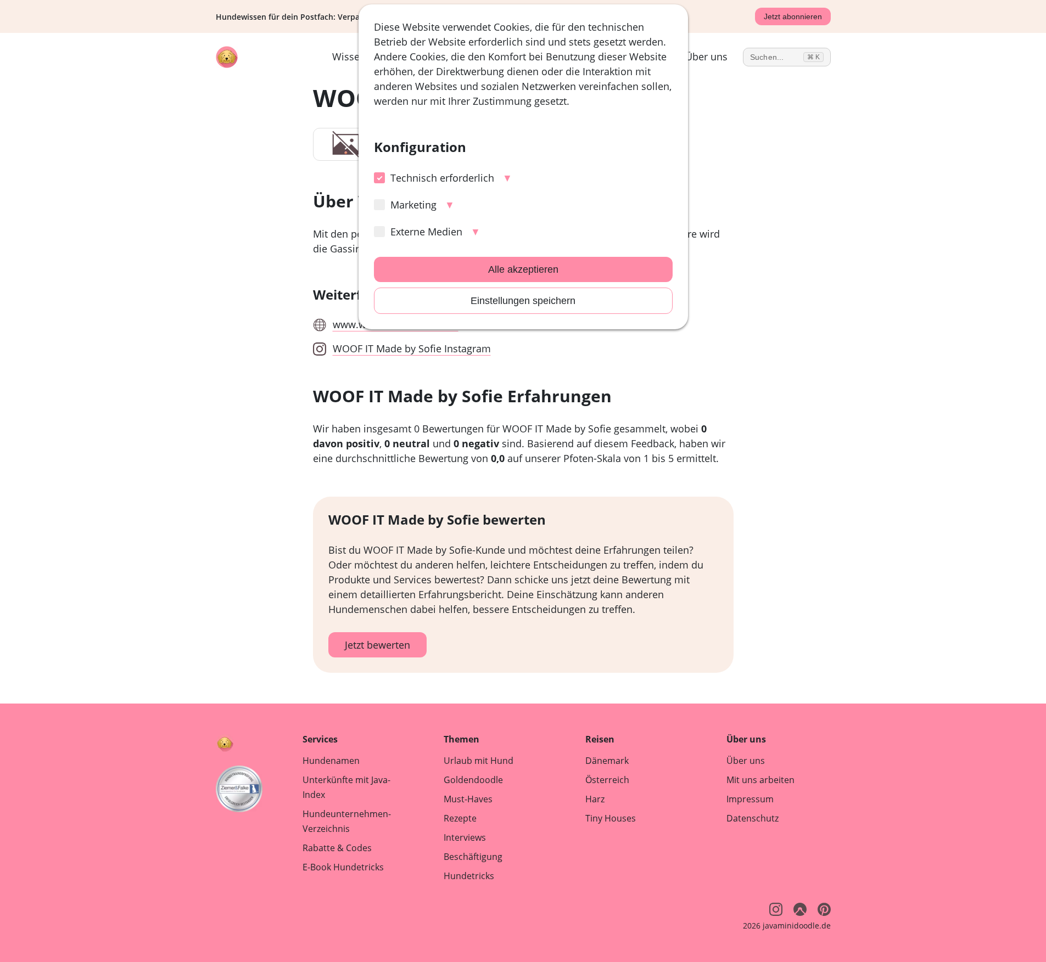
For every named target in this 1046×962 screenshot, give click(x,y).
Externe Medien (426, 231)
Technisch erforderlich (442, 177)
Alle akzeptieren (523, 269)
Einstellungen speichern (523, 300)
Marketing (413, 204)
